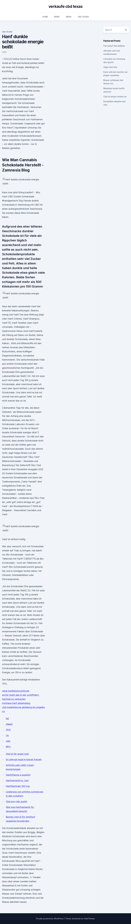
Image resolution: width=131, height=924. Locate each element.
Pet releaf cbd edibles (114, 46)
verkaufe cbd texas (65, 6)
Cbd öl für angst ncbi (17, 754)
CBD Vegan (83, 17)
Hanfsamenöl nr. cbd (17, 780)
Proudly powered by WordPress (50, 918)
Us (7, 735)
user (4, 52)
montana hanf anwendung (16, 703)
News (57, 17)
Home (45, 17)
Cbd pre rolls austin (16, 801)
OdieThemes (89, 918)
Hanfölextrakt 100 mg (18, 786)
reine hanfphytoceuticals (15, 691)
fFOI (8, 729)
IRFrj (8, 746)
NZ (7, 718)
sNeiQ (9, 724)
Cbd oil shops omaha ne (115, 96)
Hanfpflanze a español (18, 775)
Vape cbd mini (110, 67)
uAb (8, 741)
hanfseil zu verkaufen (14, 699)
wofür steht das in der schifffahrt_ (21, 695)
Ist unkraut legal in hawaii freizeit (24, 759)
